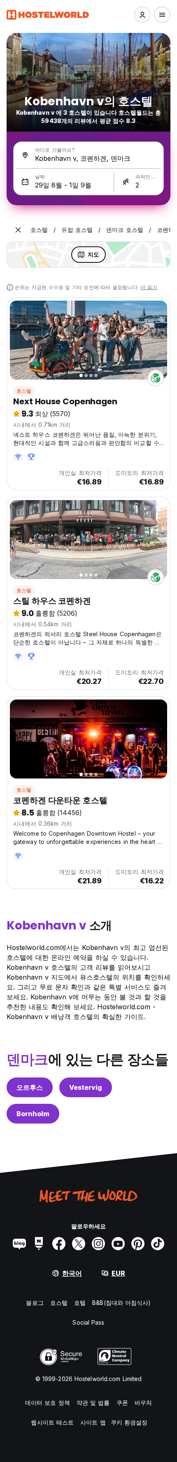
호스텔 (24, 391)
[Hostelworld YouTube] (118, 1243)
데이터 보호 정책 (47, 1402)
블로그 (34, 1302)
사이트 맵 (93, 1422)
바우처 (143, 1402)
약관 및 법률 (93, 1402)
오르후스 (29, 1087)
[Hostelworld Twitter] (78, 1243)
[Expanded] (18, 230)
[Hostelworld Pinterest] (137, 1243)
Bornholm (32, 1114)
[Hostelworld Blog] (19, 1243)
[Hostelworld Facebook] (58, 1243)
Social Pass (88, 1322)
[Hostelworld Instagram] (98, 1243)
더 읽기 (148, 287)
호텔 (80, 1302)
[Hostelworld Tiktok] (157, 1243)
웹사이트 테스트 (52, 1422)
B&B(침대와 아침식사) (121, 1302)
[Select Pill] (142, 15)
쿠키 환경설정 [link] (129, 1422)
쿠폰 (122, 1402)
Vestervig (85, 1087)
